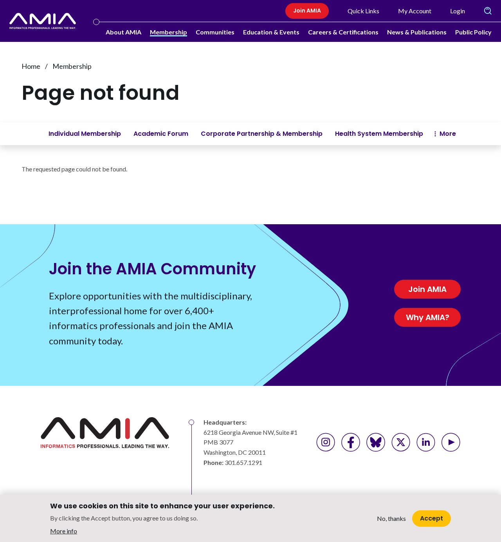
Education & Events (271, 32)
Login (457, 10)
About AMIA (123, 32)
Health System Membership (379, 133)
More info (63, 530)
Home (31, 66)
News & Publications (417, 32)
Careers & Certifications (343, 32)
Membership (168, 32)
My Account (414, 10)
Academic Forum (160, 133)
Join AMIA (307, 10)
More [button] (448, 133)
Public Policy (473, 32)
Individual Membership (85, 133)
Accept (431, 517)
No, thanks (391, 518)
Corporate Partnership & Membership (262, 133)
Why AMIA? (427, 317)
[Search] (488, 11)
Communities (215, 32)
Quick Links (363, 10)
